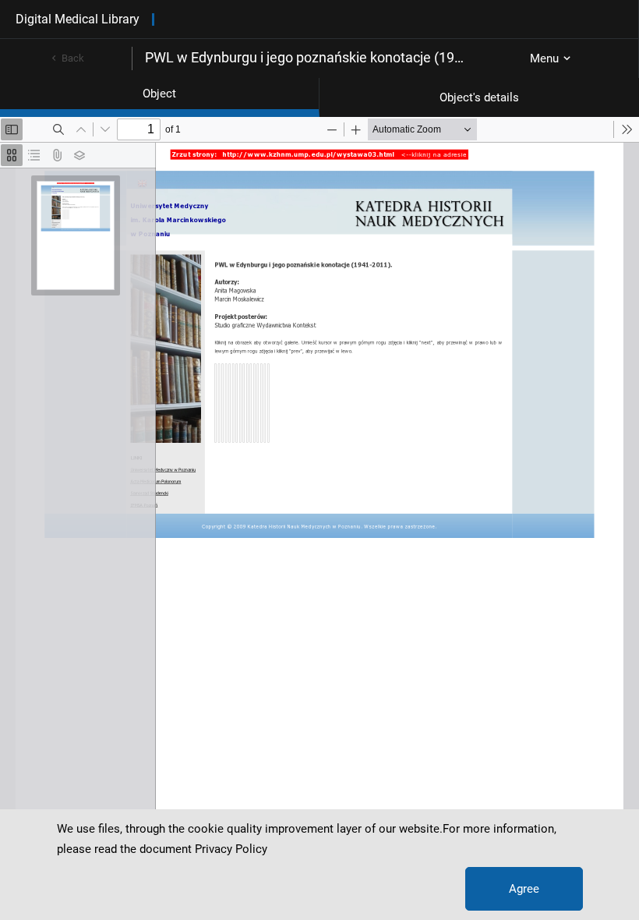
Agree (524, 889)
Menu (544, 58)
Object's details (479, 97)
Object (159, 94)
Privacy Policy (231, 849)
